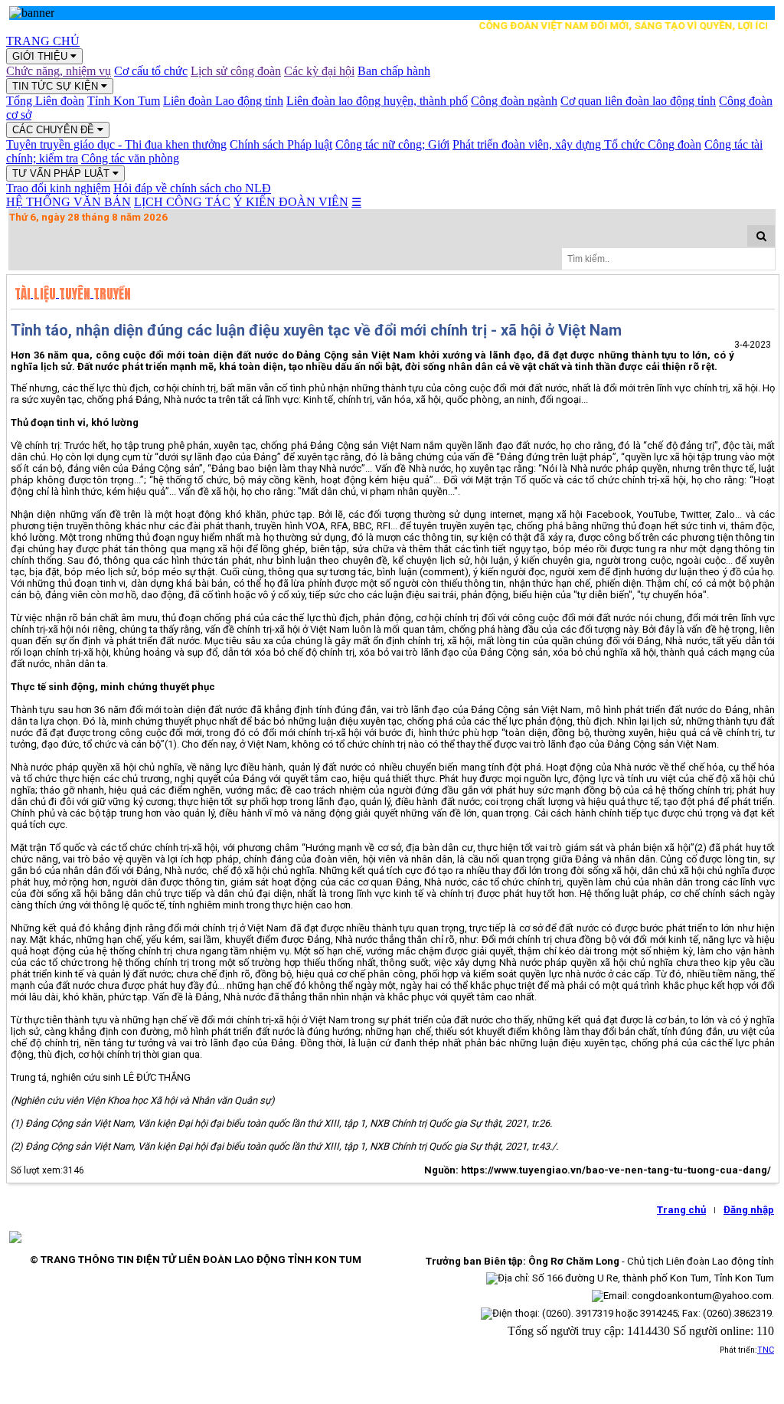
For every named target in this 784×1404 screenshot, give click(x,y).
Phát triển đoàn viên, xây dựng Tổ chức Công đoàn (576, 144)
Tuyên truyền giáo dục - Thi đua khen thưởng (116, 144)
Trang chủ (681, 1210)
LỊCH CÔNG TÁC (182, 201)
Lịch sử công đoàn (236, 70)
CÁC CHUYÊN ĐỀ (54, 130)
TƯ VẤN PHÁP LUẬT (62, 173)
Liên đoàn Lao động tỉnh (223, 100)
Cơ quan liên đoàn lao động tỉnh (638, 100)
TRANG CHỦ (43, 40)
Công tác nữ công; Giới (392, 144)
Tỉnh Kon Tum (123, 100)
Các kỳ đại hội (319, 70)
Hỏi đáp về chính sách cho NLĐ (192, 188)
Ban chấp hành (394, 70)
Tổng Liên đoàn (45, 100)
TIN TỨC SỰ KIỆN (56, 86)
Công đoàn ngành (514, 100)
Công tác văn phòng (130, 158)
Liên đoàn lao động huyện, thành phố (377, 100)
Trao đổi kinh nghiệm (58, 188)
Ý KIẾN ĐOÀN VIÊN (291, 201)
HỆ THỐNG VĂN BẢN (68, 201)
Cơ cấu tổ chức (151, 70)
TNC (765, 1350)
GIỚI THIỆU (41, 56)
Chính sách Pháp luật (281, 144)
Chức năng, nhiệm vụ (58, 70)
